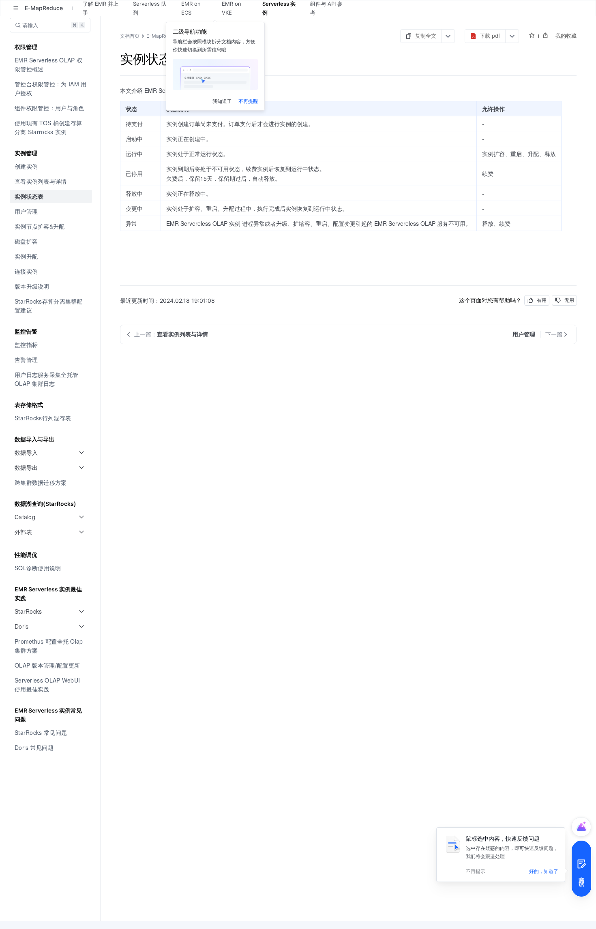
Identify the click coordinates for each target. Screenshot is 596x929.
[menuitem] (51, 65)
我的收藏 (566, 35)
